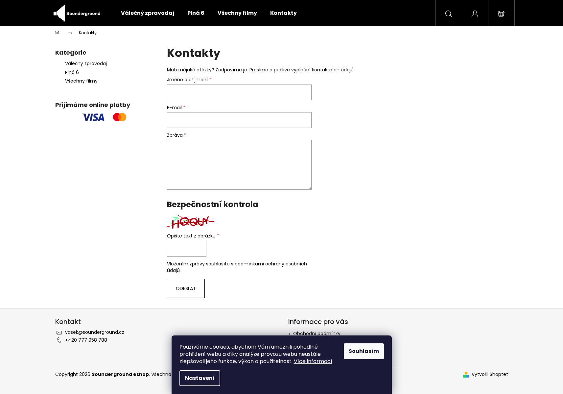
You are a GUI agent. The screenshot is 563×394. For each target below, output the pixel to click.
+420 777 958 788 (86, 340)
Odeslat (186, 288)
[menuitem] (147, 13)
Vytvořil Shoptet (490, 374)
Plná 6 (72, 72)
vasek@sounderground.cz (94, 332)
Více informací (313, 361)
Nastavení (200, 378)
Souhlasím (364, 351)
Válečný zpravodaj (86, 63)
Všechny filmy (81, 81)
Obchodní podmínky (316, 333)
